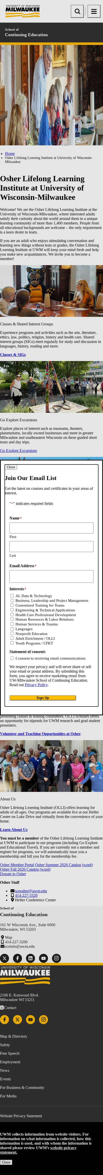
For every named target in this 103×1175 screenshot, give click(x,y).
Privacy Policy (36, 685)
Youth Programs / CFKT (34, 643)
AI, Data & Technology (34, 596)
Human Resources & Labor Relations (45, 619)
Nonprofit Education (32, 634)
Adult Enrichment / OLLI (35, 638)
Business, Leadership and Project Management (52, 601)
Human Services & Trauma (37, 624)
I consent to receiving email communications (51, 658)
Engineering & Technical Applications (45, 610)
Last (13, 555)
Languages (24, 629)
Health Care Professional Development (46, 615)
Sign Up (42, 698)
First (13, 537)
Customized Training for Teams (40, 605)
